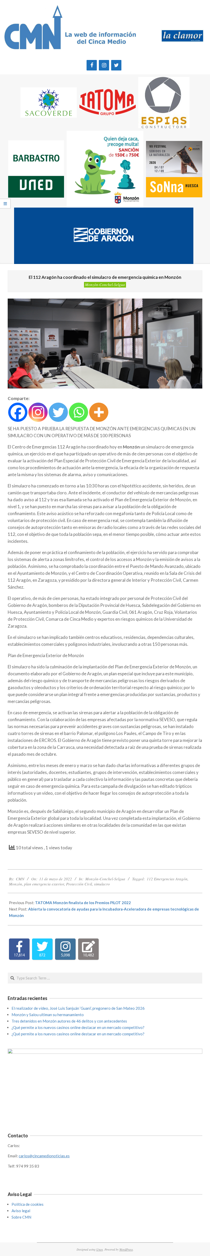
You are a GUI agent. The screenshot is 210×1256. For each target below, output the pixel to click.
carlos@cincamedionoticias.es (44, 1155)
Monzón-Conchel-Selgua (105, 284)
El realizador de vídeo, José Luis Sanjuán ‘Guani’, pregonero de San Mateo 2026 (78, 1008)
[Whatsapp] (78, 412)
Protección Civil (79, 883)
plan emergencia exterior (44, 883)
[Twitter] (116, 65)
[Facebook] (92, 65)
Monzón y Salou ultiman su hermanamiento (48, 1014)
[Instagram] (104, 65)
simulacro (102, 883)
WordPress (126, 1249)
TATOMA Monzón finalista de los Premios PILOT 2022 (83, 902)
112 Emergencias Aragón (167, 878)
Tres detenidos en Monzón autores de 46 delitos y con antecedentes (69, 1021)
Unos (99, 1249)
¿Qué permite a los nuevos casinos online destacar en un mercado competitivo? (78, 1027)
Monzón (15, 883)
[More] (98, 412)
